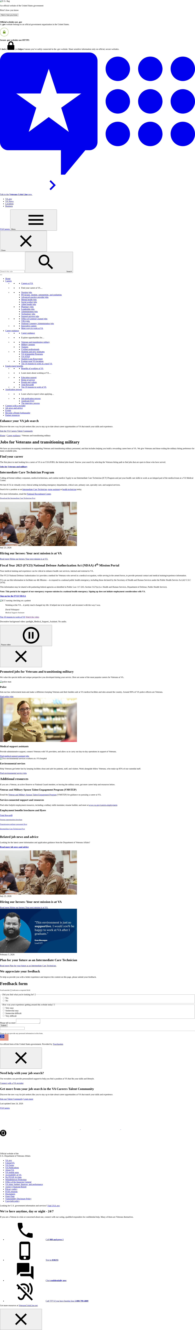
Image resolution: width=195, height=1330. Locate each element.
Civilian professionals (30, 349)
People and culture (29, 382)
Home (7, 278)
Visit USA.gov (53, 1206)
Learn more (28, 1099)
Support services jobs (30, 316)
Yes (6, 998)
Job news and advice (14, 408)
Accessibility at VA (13, 1175)
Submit (3, 1026)
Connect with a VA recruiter (11, 1083)
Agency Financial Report (15, 1187)
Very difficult (10, 1016)
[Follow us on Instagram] (141, 1128)
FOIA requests (11, 1191)
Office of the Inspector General (18, 1182)
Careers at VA (27, 283)
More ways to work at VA (32, 328)
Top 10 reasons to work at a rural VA (36, 364)
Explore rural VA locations (32, 361)
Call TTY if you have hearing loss (67, 1301)
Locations (9, 204)
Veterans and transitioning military (35, 342)
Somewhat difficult (13, 1013)
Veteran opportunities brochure (11, 820)
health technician (69, 489)
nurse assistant (54, 489)
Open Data (9, 1196)
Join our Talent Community (11, 1099)
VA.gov (8, 199)
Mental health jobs (29, 299)
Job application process (31, 398)
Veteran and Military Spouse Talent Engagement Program (32, 795)
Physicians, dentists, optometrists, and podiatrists (41, 295)
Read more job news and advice (14, 847)
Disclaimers (10, 1194)
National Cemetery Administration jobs (37, 323)
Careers (8, 281)
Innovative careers (28, 326)
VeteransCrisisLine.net (28, 1305)
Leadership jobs (27, 309)
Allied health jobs (28, 304)
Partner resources (12, 415)
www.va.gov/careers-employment (103, 805)
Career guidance (12, 331)
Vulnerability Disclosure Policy (18, 1199)
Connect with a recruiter (15, 406)
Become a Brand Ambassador (17, 413)
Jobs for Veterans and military (13, 467)
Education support (28, 377)
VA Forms (9, 1165)
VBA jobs (25, 321)
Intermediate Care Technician (34, 489)
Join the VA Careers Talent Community (16, 431)
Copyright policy (12, 1201)
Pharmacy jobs (27, 307)
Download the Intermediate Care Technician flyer (17, 498)
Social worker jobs (29, 302)
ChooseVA (10, 1163)
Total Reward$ (27, 385)
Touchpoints (58, 1044)
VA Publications (12, 1167)
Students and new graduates (33, 352)
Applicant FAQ (27, 401)
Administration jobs (29, 311)
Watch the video (32, 617)
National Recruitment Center (39, 494)
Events (8, 410)
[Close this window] (21, 656)
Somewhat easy (12, 1010)
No (6, 1001)
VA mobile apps (12, 1172)
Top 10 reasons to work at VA (33, 387)
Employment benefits (14, 366)
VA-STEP (25, 356)
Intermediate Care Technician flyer (12, 829)
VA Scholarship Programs (32, 354)
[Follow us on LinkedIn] (101, 1128)
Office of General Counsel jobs (34, 319)
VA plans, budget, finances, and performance (24, 1184)
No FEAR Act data (13, 1177)
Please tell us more (8, 1023)
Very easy (9, 1008)
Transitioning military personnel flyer (13, 824)
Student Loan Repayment (32, 359)
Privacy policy (11, 1189)
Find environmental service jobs (13, 773)
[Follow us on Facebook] (60, 1128)
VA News (9, 201)
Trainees (24, 347)
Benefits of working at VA (32, 368)
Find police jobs (6, 696)
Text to (52, 1260)
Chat (56, 1280)
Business (9, 206)
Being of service (28, 380)
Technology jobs (28, 314)
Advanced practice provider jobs (34, 297)
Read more (24, 559)
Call (55, 1239)
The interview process (30, 403)
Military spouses (28, 344)
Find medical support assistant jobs (14, 756)
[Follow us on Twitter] (20, 1128)
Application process (13, 389)
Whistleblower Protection (16, 1179)
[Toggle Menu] (1, 274)
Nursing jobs (26, 292)
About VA (9, 1170)
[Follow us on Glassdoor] (20, 1149)
